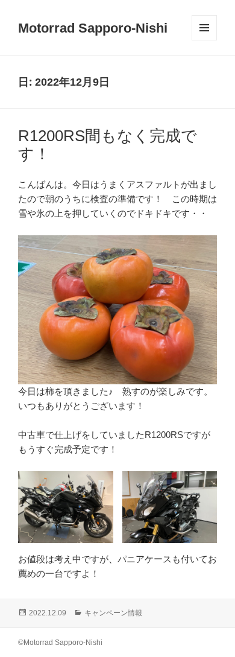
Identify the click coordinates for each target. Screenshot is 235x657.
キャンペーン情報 (113, 613)
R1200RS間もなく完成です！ (107, 145)
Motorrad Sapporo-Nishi (93, 28)
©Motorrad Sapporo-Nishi (60, 642)
